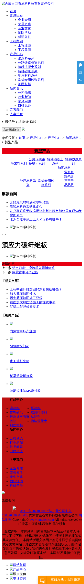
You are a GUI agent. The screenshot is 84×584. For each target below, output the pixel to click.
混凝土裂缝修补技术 (24, 306)
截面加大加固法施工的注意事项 (32, 302)
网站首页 (19, 565)
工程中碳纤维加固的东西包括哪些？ (36, 289)
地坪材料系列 (28, 75)
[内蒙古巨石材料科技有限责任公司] (28, 3)
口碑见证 (24, 105)
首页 (13, 11)
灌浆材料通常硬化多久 (26, 206)
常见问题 (24, 101)
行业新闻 (24, 97)
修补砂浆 (16, 412)
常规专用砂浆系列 (31, 80)
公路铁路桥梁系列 (31, 62)
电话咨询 (19, 578)
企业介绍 (24, 19)
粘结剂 (36, 416)
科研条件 (24, 37)
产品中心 (16, 54)
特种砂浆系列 (28, 71)
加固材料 (24, 84)
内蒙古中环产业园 (25, 272)
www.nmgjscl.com (42, 519)
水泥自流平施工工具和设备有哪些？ (36, 219)
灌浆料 (15, 408)
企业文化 (24, 28)
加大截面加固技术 (23, 293)
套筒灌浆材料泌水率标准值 (29, 202)
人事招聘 (16, 114)
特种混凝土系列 (29, 67)
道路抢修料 (39, 412)
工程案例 (16, 41)
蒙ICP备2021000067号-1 (37, 511)
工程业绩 (24, 45)
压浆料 (36, 408)
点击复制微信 (11, 129)
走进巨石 (16, 15)
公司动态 (24, 92)
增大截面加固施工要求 (26, 298)
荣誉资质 (24, 24)
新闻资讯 (16, 88)
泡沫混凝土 (39, 421)
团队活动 (24, 32)
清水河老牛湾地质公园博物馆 (33, 268)
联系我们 (16, 110)
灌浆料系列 (26, 58)
